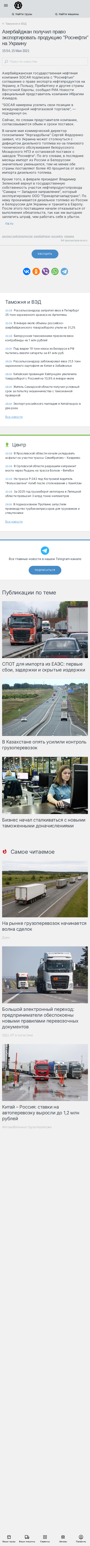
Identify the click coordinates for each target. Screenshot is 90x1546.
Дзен (6, 937)
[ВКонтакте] (26, 271)
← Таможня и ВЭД (14, 23)
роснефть (57, 236)
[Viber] (45, 271)
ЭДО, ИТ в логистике (17, 1035)
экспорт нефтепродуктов (17, 236)
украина (69, 236)
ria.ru (9, 223)
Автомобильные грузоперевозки (26, 1127)
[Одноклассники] (36, 271)
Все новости (14, 416)
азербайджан (42, 236)
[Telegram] (64, 271)
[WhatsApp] (55, 271)
